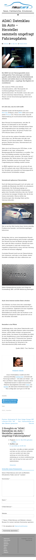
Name (4, 500)
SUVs (27, 384)
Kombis (6, 386)
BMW (20, 112)
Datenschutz (7, 540)
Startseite (6, 543)
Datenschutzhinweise (21, 526)
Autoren (6, 542)
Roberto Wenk (23, 43)
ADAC (3, 410)
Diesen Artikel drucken (10, 402)
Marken (6, 545)
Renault (8, 114)
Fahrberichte (19, 376)
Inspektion (8, 410)
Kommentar (6, 479)
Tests (5, 547)
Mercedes (5, 112)
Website (4, 513)
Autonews (6, 43)
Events (5, 550)
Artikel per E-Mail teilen (10, 400)
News (5, 549)
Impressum (6, 538)
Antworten (13, 465)
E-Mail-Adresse (7, 506)
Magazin (6, 552)
